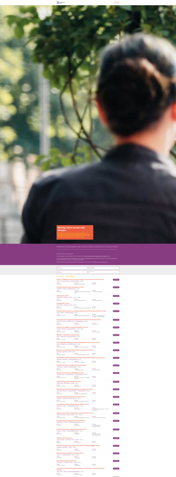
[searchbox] (91, 273)
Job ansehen (116, 279)
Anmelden (117, 2)
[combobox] (104, 272)
